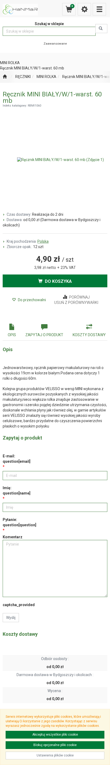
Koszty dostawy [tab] (89, 335)
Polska (43, 241)
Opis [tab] (12, 335)
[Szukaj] (101, 28)
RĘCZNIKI (23, 76)
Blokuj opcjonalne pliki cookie (55, 745)
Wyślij (10, 617)
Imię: (16, 490)
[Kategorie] (99, 9)
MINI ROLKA (46, 76)
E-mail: (16, 459)
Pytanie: (19, 522)
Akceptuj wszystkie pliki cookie (55, 734)
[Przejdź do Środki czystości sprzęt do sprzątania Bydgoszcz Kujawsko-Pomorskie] (4, 77)
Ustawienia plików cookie (55, 755)
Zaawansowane (55, 43)
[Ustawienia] (84, 9)
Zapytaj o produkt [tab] (44, 335)
